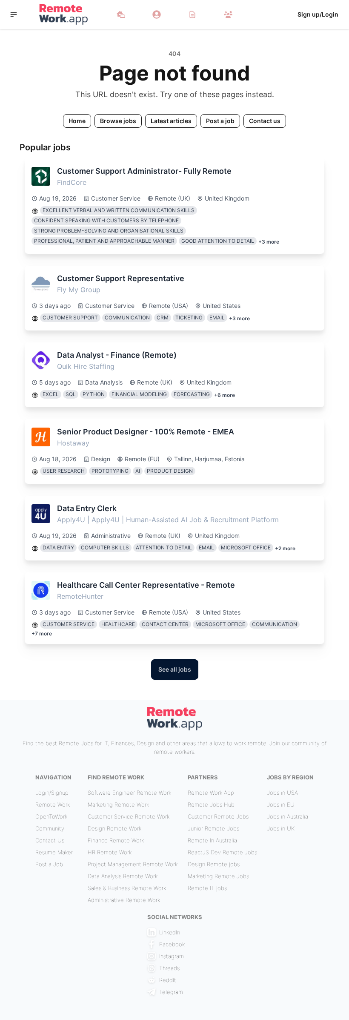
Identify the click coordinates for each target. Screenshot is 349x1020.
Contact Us (49, 840)
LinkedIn (169, 932)
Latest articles (171, 120)
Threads (169, 968)
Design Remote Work (114, 828)
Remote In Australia (212, 840)
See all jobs (174, 669)
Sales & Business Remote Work (127, 888)
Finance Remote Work (116, 840)
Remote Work (52, 804)
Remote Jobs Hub (211, 804)
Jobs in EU (281, 804)
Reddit (167, 980)
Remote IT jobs (207, 888)
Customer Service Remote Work (128, 816)
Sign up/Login (318, 14)
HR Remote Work (110, 852)
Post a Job (49, 864)
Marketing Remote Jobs (218, 876)
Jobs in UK (281, 828)
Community (49, 828)
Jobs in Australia (287, 816)
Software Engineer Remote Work (129, 792)
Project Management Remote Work (132, 864)
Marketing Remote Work (118, 804)
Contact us (264, 120)
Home (77, 120)
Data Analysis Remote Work (122, 876)
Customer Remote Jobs (218, 816)
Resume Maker (54, 852)
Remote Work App (211, 792)
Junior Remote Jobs (213, 828)
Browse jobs (118, 120)
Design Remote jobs (214, 864)
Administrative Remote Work (124, 899)
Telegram (171, 991)
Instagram (171, 956)
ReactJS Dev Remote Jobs (222, 852)
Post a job (220, 120)
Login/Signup (52, 792)
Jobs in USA (282, 792)
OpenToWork (51, 816)
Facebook (172, 944)
